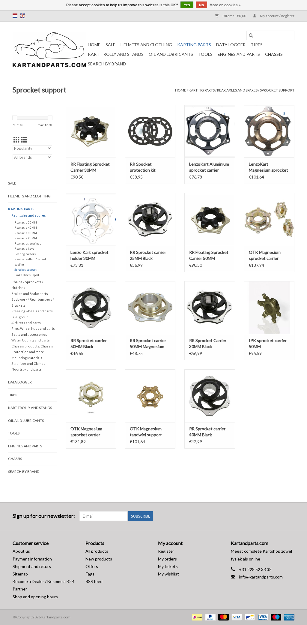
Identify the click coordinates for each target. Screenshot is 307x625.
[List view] (24, 139)
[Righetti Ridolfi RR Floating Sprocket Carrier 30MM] (91, 131)
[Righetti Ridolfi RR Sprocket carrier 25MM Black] (150, 219)
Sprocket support (277, 90)
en (22, 16)
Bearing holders (25, 254)
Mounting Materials (26, 358)
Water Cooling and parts (30, 340)
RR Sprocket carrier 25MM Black (148, 255)
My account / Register (276, 16)
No (201, 5)
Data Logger (231, 44)
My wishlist (168, 573)
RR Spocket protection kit (143, 167)
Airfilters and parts (26, 323)
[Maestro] (275, 616)
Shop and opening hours (35, 596)
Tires (257, 44)
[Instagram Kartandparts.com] (289, 516)
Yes (187, 5)
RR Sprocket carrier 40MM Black (207, 431)
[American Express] (288, 616)
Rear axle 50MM (25, 222)
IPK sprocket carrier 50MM (268, 343)
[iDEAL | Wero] (196, 616)
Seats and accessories (29, 334)
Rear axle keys (24, 248)
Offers (91, 566)
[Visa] (236, 616)
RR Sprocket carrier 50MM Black (88, 343)
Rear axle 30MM (25, 233)
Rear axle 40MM (25, 227)
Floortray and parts (26, 369)
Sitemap (20, 573)
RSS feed (94, 581)
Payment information (32, 558)
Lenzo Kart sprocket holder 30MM (89, 255)
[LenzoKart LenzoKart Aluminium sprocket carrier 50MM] (209, 131)
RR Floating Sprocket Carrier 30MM (90, 167)
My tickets (168, 566)
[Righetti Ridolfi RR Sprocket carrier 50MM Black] (91, 307)
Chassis (274, 54)
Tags (89, 573)
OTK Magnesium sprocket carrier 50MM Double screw (268, 255)
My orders (167, 558)
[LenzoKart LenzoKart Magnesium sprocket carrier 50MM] (269, 131)
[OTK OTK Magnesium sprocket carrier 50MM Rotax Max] (91, 395)
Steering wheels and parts (32, 311)
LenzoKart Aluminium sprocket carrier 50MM (209, 167)
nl (15, 16)
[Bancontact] (249, 616)
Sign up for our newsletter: (44, 516)
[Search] (250, 35)
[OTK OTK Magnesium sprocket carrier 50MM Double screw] (269, 219)
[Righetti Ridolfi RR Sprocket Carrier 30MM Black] (209, 307)
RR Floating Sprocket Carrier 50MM (208, 255)
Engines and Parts (239, 54)
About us (21, 551)
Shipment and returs (32, 566)
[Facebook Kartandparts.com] (279, 516)
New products (98, 558)
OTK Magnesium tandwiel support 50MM (146, 432)
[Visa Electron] (262, 616)
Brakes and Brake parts (29, 294)
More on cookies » (225, 5)
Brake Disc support (26, 275)
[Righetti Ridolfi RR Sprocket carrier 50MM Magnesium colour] (150, 307)
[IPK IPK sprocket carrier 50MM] (269, 307)
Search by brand (107, 63)
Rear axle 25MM (25, 238)
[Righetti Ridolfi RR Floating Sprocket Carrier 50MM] (209, 219)
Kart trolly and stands (116, 54)
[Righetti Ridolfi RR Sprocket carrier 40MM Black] (209, 395)
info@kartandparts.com (261, 576)
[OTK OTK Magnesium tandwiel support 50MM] (150, 395)
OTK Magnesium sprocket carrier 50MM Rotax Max (86, 432)
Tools (205, 54)
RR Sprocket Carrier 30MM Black (207, 343)
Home (94, 44)
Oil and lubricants (171, 54)
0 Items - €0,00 (234, 16)
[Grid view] (16, 139)
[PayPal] (209, 616)
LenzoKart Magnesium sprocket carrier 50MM (268, 167)
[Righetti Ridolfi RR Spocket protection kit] (150, 131)
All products (96, 551)
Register (166, 551)
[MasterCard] (222, 616)
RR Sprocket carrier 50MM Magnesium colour (148, 344)
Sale (110, 44)
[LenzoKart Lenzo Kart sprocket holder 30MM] (91, 219)
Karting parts (194, 44)
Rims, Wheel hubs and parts (33, 328)
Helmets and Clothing (146, 44)
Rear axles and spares (237, 90)
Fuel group (19, 317)
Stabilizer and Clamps (28, 363)
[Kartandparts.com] (49, 49)
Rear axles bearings (27, 243)
